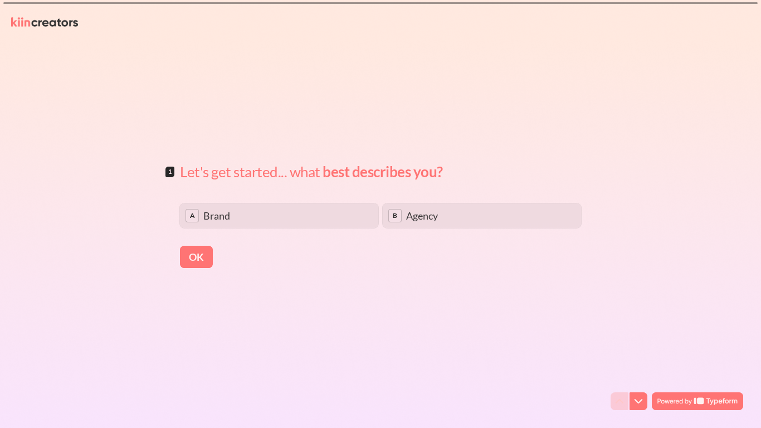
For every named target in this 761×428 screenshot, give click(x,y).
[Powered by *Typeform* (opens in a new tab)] (697, 401)
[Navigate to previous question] (619, 401)
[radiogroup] (380, 215)
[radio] (279, 215)
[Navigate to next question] (638, 401)
